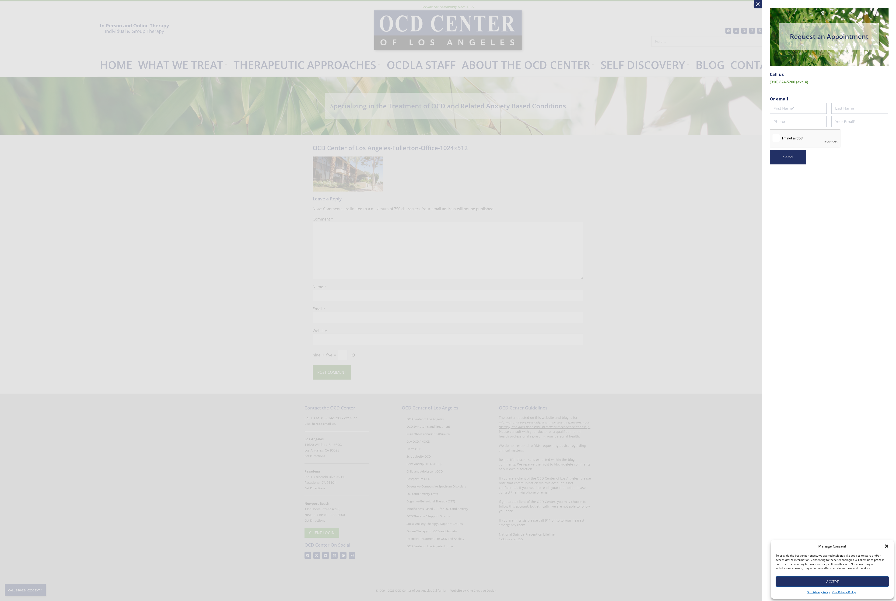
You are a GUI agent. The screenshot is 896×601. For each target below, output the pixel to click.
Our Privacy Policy (818, 592)
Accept (832, 581)
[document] (448, 300)
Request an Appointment (829, 36)
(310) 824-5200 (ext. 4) (789, 82)
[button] (886, 546)
